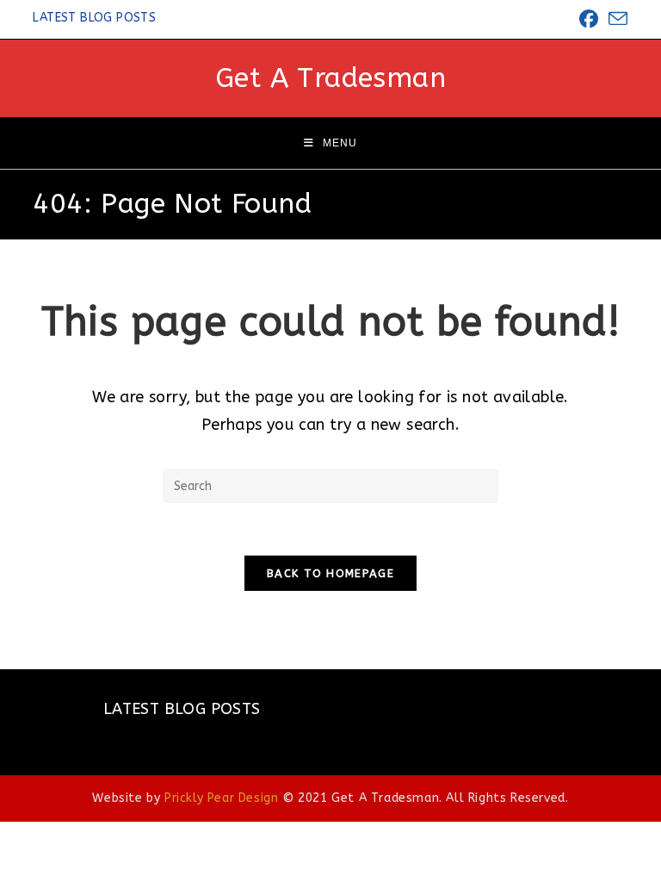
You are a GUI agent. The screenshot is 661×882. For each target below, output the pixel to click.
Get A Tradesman (330, 78)
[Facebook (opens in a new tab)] (588, 18)
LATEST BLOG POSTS (94, 17)
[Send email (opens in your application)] (615, 19)
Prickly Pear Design (221, 798)
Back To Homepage (330, 573)
